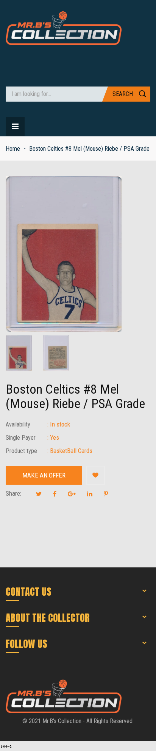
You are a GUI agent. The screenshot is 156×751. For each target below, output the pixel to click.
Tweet (39, 494)
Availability (18, 424)
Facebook (54, 494)
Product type (21, 450)
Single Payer (21, 437)
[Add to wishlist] (95, 475)
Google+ (72, 494)
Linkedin (89, 494)
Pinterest (106, 494)
